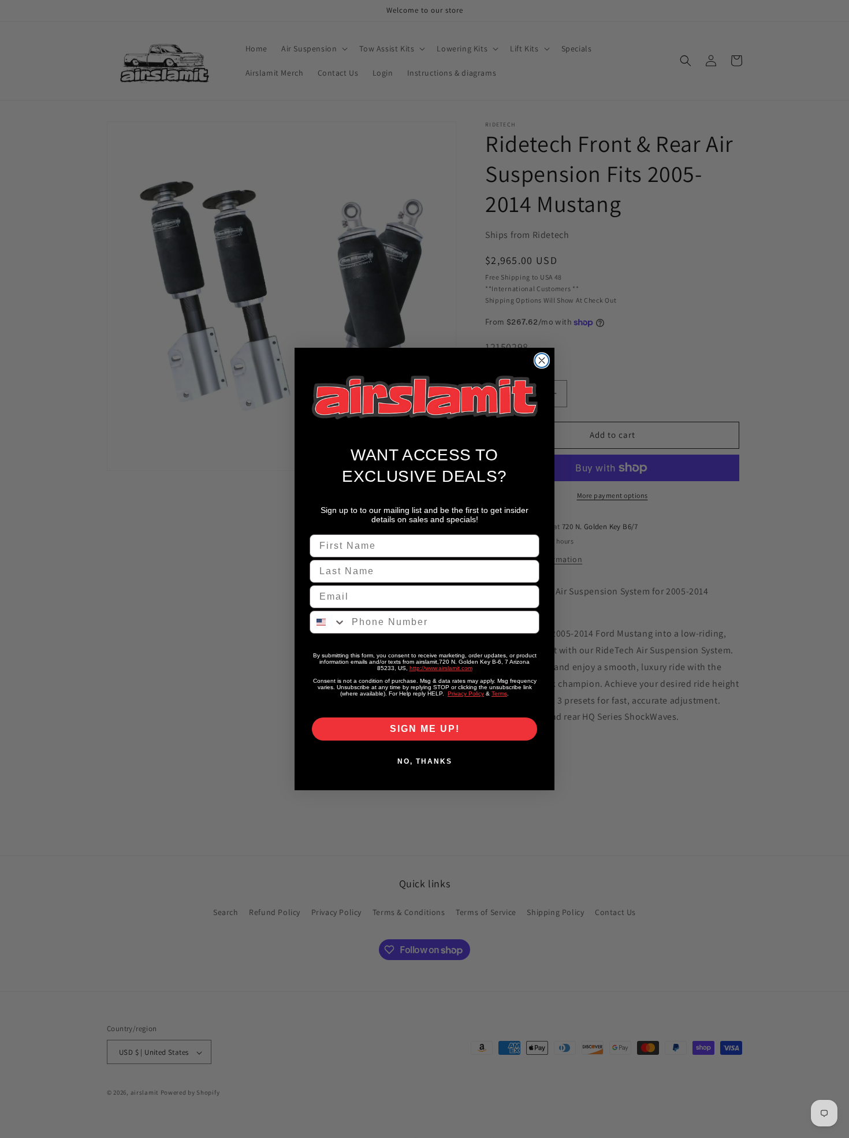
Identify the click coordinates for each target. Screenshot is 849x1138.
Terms (499, 693)
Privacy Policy (466, 693)
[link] (424, 397)
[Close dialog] (542, 360)
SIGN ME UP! (425, 729)
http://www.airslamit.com (440, 668)
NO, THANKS (424, 761)
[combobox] (328, 622)
